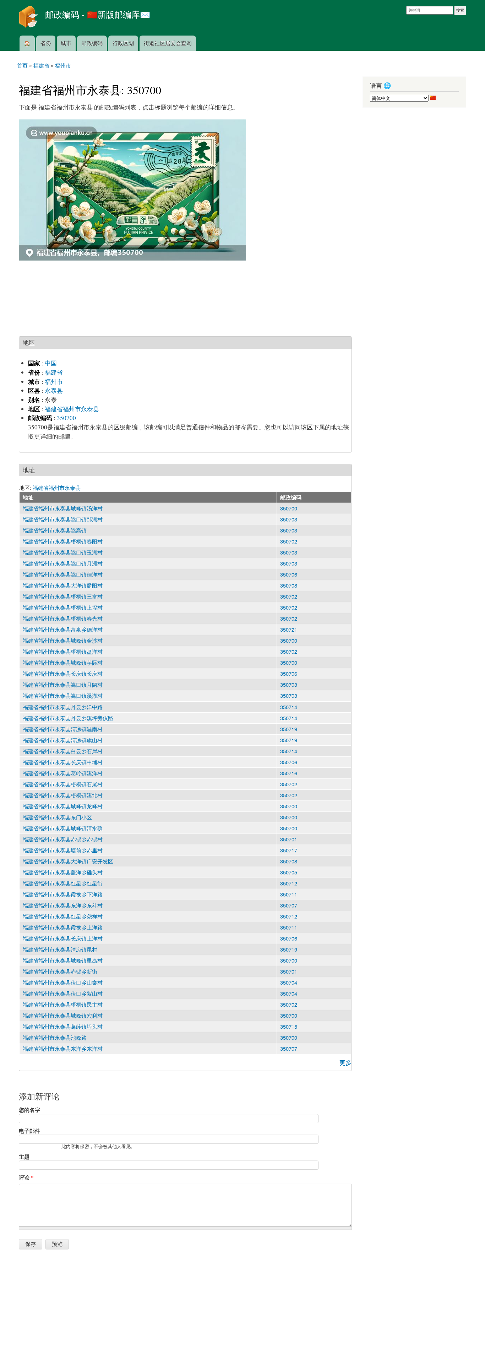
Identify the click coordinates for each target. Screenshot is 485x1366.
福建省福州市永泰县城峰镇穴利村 (63, 1015)
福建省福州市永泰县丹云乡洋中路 (63, 707)
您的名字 (29, 1110)
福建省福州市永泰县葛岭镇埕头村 (63, 1026)
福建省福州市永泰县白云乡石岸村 (63, 751)
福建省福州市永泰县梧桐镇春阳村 (63, 541)
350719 (288, 729)
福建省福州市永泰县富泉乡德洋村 (63, 629)
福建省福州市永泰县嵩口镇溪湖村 (63, 695)
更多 (345, 1063)
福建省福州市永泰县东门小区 (57, 817)
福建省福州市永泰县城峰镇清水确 (63, 828)
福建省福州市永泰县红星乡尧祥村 (63, 916)
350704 (288, 982)
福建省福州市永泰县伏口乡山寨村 (63, 982)
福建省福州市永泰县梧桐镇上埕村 (63, 607)
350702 (288, 541)
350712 (288, 883)
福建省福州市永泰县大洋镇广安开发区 (68, 861)
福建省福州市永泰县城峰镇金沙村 (63, 640)
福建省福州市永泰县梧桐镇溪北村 (63, 795)
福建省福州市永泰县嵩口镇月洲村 (63, 563)
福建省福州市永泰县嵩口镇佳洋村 (63, 574)
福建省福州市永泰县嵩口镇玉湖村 (63, 552)
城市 (66, 43)
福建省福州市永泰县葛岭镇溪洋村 (63, 773)
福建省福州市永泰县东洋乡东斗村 (63, 905)
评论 (26, 1177)
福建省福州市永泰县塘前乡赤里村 (63, 850)
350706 (288, 574)
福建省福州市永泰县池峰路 (55, 1037)
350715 (288, 1026)
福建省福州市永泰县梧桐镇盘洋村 (63, 651)
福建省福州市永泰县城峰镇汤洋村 (63, 508)
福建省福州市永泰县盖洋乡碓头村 (63, 872)
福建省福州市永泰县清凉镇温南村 (63, 729)
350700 (66, 418)
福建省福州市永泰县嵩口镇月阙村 (63, 684)
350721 (288, 629)
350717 (288, 850)
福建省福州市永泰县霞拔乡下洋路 (63, 894)
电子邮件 (29, 1131)
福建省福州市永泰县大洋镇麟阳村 (63, 585)
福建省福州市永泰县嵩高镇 (55, 530)
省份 (45, 43)
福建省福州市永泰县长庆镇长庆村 (63, 673)
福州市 (54, 381)
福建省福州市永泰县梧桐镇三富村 (63, 596)
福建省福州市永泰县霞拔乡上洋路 (63, 927)
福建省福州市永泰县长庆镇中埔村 (63, 762)
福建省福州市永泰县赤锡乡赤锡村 (63, 839)
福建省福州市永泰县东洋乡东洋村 (63, 1048)
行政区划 (123, 43)
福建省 (54, 372)
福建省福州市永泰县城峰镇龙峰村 (63, 806)
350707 (288, 905)
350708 (288, 585)
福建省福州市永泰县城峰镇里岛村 (63, 960)
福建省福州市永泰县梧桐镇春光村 (63, 618)
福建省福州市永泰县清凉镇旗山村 (63, 740)
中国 (51, 363)
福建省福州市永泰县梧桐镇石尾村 (63, 784)
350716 (288, 773)
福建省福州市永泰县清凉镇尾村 (60, 949)
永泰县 (54, 390)
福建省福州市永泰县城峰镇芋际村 (63, 662)
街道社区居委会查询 (168, 43)
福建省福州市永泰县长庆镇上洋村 (63, 938)
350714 (288, 707)
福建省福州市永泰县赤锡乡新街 (60, 971)
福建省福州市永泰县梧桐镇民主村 (63, 1004)
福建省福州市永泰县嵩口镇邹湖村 (63, 519)
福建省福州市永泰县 (72, 409)
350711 (288, 894)
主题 (24, 1157)
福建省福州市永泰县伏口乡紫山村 (63, 993)
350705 (288, 872)
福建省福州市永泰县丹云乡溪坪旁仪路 (68, 718)
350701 (288, 839)
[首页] (29, 18)
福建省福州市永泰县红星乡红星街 (63, 883)
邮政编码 (92, 43)
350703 (288, 519)
